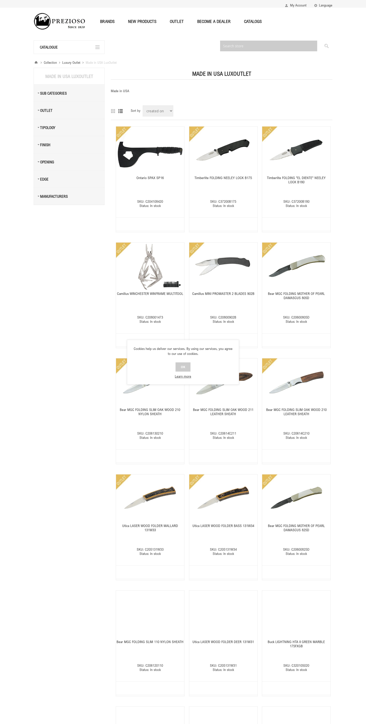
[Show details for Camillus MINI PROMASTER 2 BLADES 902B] (223, 266)
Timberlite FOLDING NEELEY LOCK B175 (223, 178)
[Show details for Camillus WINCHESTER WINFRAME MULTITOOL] (150, 266)
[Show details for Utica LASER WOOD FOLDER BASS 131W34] (223, 498)
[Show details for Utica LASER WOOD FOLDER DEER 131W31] (223, 614)
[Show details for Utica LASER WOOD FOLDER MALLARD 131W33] (150, 498)
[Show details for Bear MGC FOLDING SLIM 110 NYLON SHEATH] (150, 614)
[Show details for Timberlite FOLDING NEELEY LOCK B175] (223, 150)
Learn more (183, 376)
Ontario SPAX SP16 (150, 178)
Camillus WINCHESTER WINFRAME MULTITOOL (150, 293)
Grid (113, 111)
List (120, 111)
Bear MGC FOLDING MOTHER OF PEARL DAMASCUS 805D (296, 295)
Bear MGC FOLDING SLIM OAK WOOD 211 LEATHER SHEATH (223, 411)
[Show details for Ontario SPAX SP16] (150, 150)
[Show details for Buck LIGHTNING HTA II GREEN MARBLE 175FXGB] (296, 614)
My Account (298, 5)
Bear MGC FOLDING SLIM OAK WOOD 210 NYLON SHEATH (150, 411)
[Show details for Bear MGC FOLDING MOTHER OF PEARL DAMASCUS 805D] (296, 266)
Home (36, 62)
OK (183, 367)
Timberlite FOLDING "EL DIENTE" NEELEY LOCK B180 (296, 180)
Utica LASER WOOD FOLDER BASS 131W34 (223, 526)
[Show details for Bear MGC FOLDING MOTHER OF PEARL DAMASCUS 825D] (296, 498)
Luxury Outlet (71, 63)
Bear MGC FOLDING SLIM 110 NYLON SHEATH (150, 642)
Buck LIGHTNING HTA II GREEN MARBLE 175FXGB (296, 644)
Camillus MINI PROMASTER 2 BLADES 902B (223, 293)
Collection (50, 63)
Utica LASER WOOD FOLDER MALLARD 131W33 (150, 528)
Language (325, 5)
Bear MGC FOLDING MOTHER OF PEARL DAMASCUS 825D (296, 528)
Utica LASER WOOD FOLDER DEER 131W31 (223, 642)
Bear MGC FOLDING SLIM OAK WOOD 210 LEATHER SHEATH (296, 411)
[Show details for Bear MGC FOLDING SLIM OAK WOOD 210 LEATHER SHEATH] (296, 382)
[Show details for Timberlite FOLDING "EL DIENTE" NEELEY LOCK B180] (296, 150)
